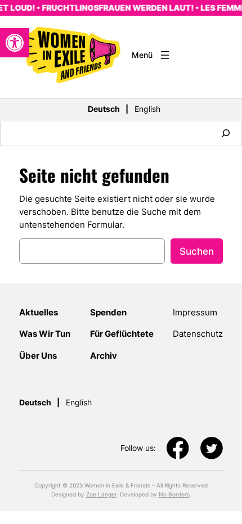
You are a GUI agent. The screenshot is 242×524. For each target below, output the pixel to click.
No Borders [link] (174, 494)
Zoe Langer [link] (101, 494)
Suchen (197, 251)
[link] (14, 42)
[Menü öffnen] (152, 55)
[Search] (225, 133)
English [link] (147, 109)
